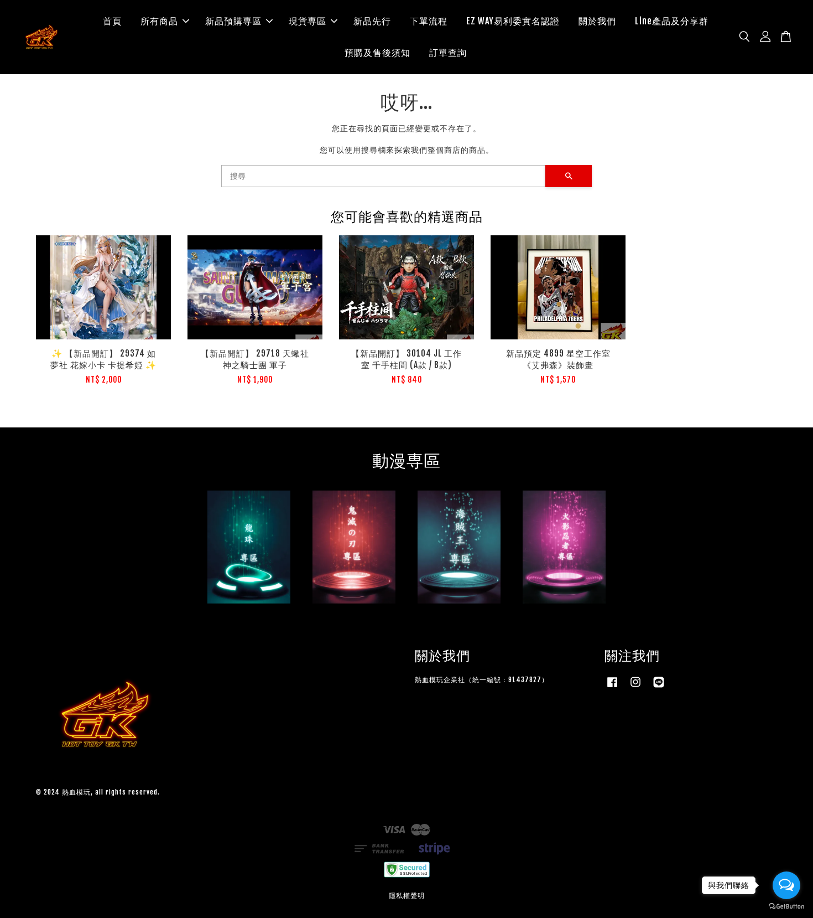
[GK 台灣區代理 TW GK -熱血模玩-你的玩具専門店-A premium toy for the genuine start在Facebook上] (612, 687)
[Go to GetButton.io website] (786, 906)
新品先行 (372, 21)
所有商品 (159, 21)
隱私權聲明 (407, 895)
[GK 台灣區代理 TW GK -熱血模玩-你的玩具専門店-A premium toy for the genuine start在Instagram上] (635, 687)
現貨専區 (307, 21)
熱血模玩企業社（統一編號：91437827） (482, 679)
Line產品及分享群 (671, 21)
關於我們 (597, 21)
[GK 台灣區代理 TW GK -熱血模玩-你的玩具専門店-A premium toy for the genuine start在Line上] (658, 687)
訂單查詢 (448, 52)
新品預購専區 (233, 21)
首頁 (112, 21)
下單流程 (428, 21)
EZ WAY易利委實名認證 (513, 21)
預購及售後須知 (377, 52)
